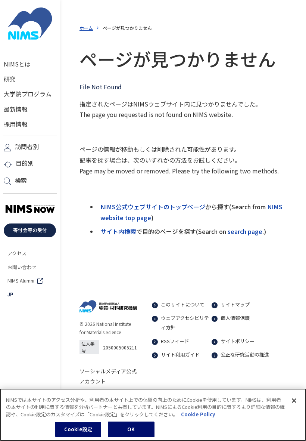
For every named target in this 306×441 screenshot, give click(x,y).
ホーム (86, 28)
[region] (153, 415)
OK (131, 429)
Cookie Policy (198, 414)
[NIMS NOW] (30, 209)
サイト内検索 (118, 231)
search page (245, 231)
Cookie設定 (78, 429)
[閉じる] (294, 400)
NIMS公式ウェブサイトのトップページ (152, 206)
